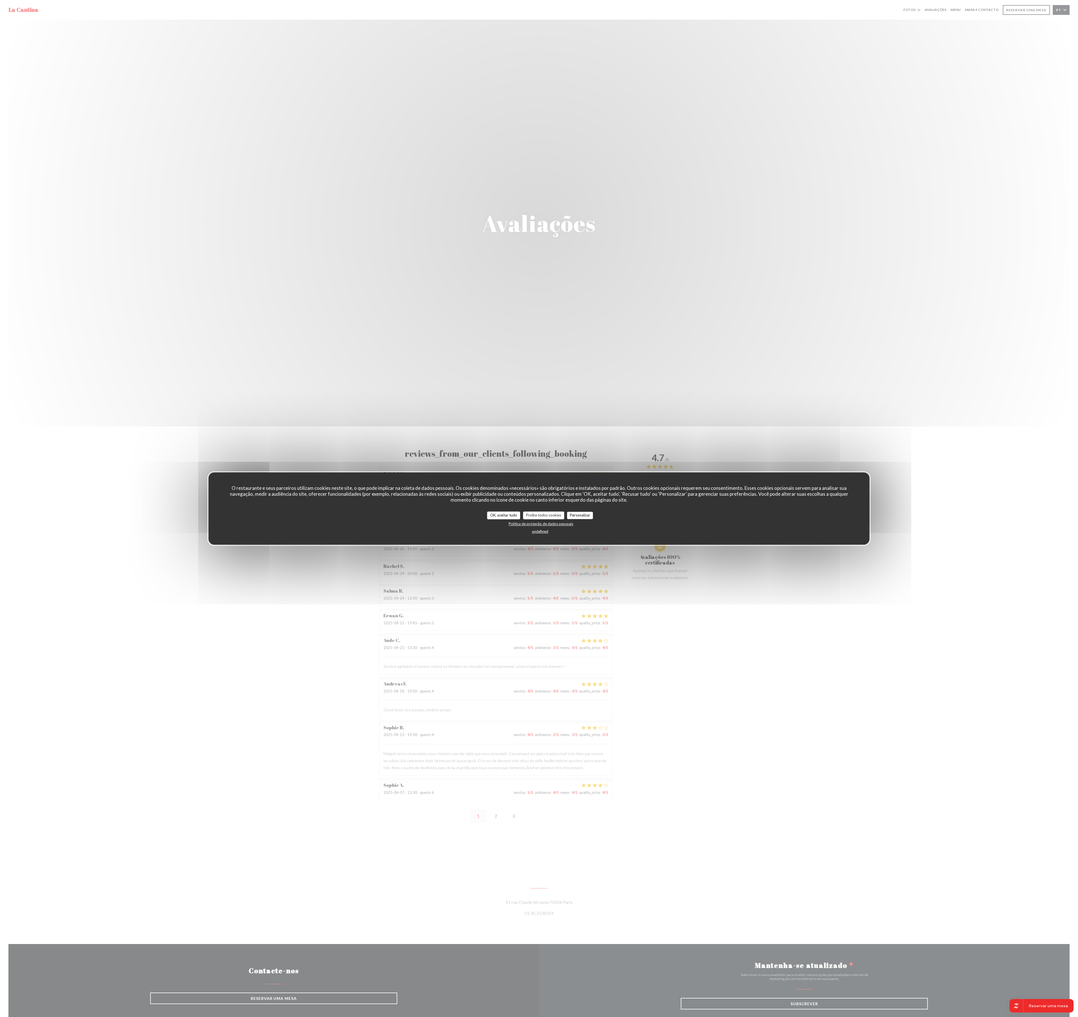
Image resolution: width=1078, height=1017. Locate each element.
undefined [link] (540, 531)
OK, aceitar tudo (503, 515)
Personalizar (580, 515)
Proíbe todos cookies (543, 515)
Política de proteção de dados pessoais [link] (541, 523)
